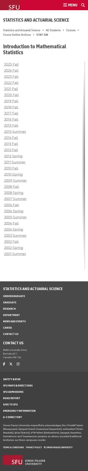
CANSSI (7, 327)
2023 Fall (11, 76)
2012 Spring (13, 156)
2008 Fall (11, 186)
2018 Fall (11, 107)
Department (11, 315)
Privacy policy (34, 447)
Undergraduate (14, 296)
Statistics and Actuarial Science (36, 20)
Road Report (11, 398)
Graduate (9, 302)
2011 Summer (14, 162)
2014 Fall (11, 137)
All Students (53, 30)
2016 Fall (11, 119)
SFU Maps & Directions (18, 385)
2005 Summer (15, 217)
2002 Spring (13, 247)
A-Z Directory (12, 417)
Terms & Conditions (13, 447)
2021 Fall (11, 89)
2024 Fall (11, 70)
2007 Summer (15, 199)
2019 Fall (11, 101)
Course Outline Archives (17, 34)
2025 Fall (11, 64)
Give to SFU (10, 404)
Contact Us (10, 334)
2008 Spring (13, 192)
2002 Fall (11, 241)
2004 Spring (13, 229)
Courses (71, 30)
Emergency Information (19, 411)
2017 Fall (11, 113)
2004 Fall (11, 223)
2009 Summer (15, 180)
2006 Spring (13, 211)
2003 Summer (15, 235)
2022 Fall (11, 82)
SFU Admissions (13, 392)
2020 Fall (11, 95)
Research (9, 308)
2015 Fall (11, 125)
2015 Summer (15, 131)
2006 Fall (11, 205)
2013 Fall (11, 144)
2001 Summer (15, 254)
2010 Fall (11, 168)
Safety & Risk (11, 379)
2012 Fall (11, 150)
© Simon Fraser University (58, 447)
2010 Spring (13, 174)
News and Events (14, 321)
